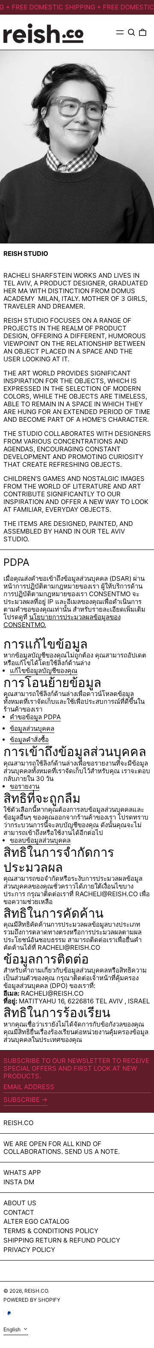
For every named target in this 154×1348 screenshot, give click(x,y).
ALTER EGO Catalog (36, 1221)
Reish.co (18, 1123)
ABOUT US (19, 1203)
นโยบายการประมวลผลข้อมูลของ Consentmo (62, 621)
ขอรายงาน (24, 786)
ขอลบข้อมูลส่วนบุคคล (40, 840)
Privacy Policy (29, 1250)
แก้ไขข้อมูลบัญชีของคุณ (43, 671)
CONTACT (18, 1212)
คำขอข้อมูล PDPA (35, 717)
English (12, 1329)
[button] (131, 32)
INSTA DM (18, 1182)
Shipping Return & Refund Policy (61, 1240)
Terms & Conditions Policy (50, 1231)
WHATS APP (22, 1172)
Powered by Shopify (31, 1300)
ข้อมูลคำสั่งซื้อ (29, 740)
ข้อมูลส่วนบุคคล (32, 729)
